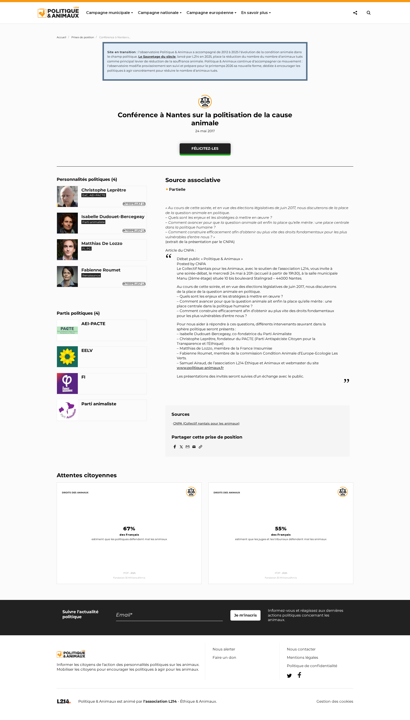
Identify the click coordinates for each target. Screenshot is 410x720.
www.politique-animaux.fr (200, 367)
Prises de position (82, 37)
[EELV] (67, 357)
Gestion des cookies (335, 701)
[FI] (67, 384)
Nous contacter (301, 649)
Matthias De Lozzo (101, 243)
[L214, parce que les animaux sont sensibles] (64, 701)
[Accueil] (58, 22)
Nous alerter (224, 649)
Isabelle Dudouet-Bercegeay (112, 217)
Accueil (61, 37)
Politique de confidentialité (312, 666)
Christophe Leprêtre (103, 190)
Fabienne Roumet (101, 270)
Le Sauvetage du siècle (157, 56)
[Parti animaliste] (67, 411)
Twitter (296, 684)
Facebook (296, 675)
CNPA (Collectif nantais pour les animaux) (206, 423)
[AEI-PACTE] (67, 331)
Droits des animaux (75, 492)
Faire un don (224, 657)
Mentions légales (302, 657)
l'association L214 (160, 701)
